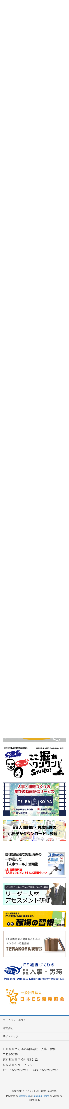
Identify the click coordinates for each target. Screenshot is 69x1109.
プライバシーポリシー (16, 1020)
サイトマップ (10, 1036)
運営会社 (8, 1028)
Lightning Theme (40, 1096)
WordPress (24, 1096)
